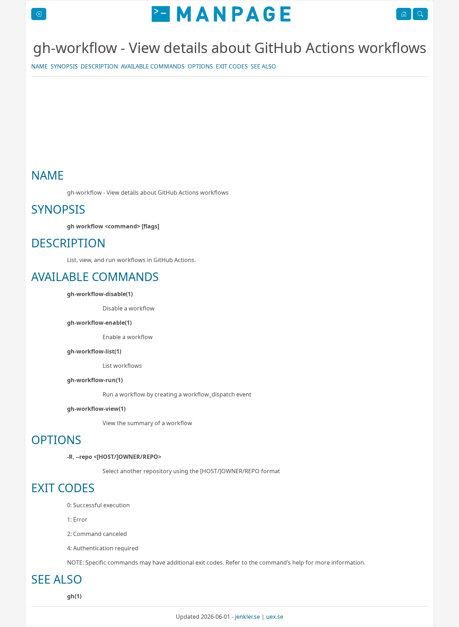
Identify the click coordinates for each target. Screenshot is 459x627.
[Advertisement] (229, 146)
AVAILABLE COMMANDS (153, 66)
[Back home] (221, 14)
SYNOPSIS (64, 66)
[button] (403, 14)
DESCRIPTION (99, 66)
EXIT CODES (232, 66)
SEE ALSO (263, 66)
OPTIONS (200, 66)
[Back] (38, 14)
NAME (39, 66)
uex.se (274, 617)
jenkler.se (247, 617)
